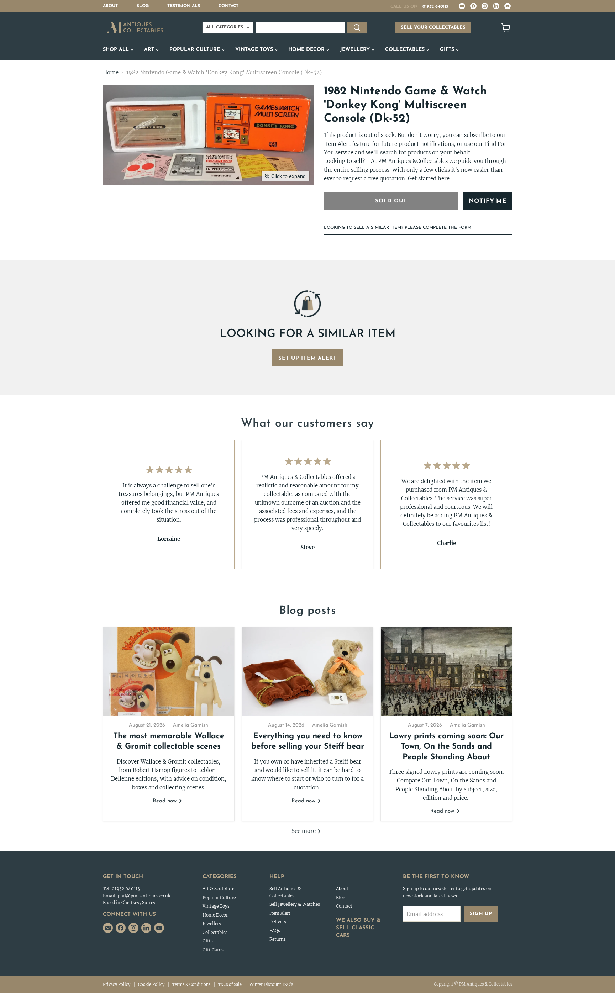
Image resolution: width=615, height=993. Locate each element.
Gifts (448, 49)
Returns (277, 939)
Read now (165, 801)
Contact (228, 6)
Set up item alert (307, 358)
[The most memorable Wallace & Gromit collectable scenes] (168, 671)
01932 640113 (435, 7)
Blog (142, 6)
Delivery (278, 921)
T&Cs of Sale (230, 984)
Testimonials (183, 6)
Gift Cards (213, 949)
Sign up (481, 914)
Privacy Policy (116, 984)
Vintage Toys (255, 49)
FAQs (274, 930)
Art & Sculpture (218, 888)
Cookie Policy (151, 984)
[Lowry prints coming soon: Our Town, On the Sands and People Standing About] (446, 671)
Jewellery (356, 49)
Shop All (117, 49)
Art (150, 49)
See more (304, 831)
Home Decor (307, 49)
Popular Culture (195, 49)
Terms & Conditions (191, 984)
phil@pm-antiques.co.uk (144, 895)
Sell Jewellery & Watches (294, 904)
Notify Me (487, 201)
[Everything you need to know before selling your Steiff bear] (307, 671)
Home (111, 72)
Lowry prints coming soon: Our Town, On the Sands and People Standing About (446, 746)
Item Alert (279, 913)
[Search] (357, 27)
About (110, 6)
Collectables (405, 49)
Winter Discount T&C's (271, 984)
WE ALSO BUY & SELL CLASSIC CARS (358, 928)
